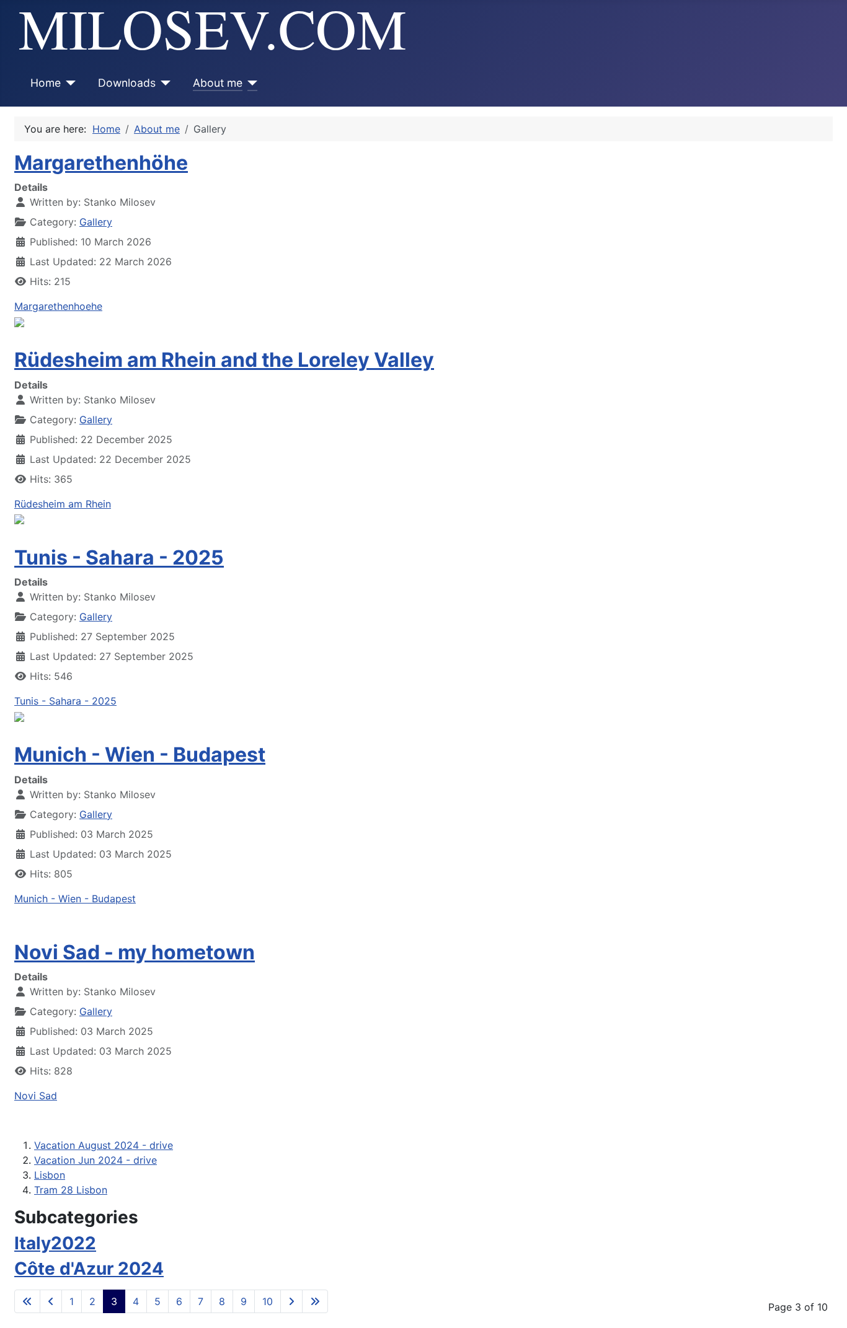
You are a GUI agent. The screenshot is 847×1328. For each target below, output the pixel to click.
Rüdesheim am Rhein (62, 504)
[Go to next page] (291, 1301)
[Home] (68, 83)
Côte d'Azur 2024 (89, 1268)
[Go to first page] (27, 1301)
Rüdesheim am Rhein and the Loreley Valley (224, 360)
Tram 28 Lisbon (70, 1190)
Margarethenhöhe (101, 163)
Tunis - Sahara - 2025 (119, 557)
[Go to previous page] (51, 1301)
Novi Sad (35, 1095)
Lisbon (49, 1175)
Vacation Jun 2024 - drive (95, 1160)
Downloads (127, 82)
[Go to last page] (315, 1301)
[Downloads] (163, 83)
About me (217, 82)
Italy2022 (55, 1243)
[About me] (250, 83)
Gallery (95, 222)
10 (267, 1301)
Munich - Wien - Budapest (139, 754)
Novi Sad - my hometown (134, 952)
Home (45, 82)
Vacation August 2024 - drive (103, 1145)
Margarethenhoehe (58, 306)
